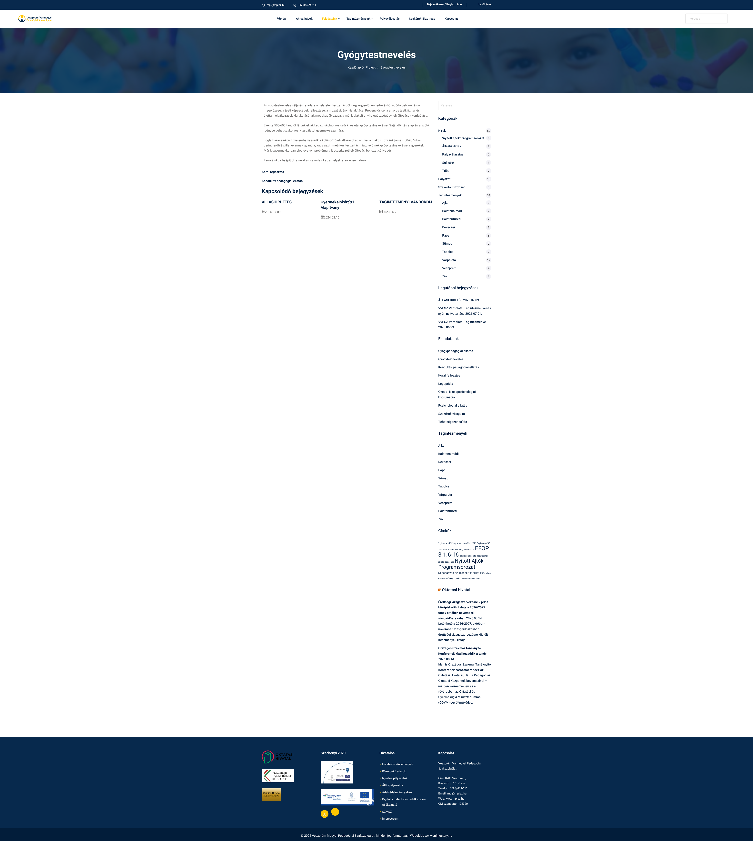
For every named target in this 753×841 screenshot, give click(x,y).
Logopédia (445, 383)
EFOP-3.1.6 (469, 549)
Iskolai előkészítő (467, 555)
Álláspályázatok (392, 785)
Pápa (445, 235)
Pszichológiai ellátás (452, 405)
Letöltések (484, 4)
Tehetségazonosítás (452, 422)
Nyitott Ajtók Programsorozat (460, 564)
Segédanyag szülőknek (452, 573)
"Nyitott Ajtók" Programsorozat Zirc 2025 (457, 543)
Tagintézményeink (358, 18)
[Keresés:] (464, 105)
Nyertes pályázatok (394, 778)
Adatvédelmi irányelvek (397, 792)
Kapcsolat (451, 18)
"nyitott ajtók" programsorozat (463, 138)
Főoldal (281, 18)
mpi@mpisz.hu (276, 5)
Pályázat (444, 179)
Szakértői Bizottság (422, 18)
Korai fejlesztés (449, 375)
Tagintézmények (450, 195)
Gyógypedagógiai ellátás (455, 351)
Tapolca (447, 252)
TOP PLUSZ (473, 573)
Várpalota (449, 260)
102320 (463, 804)
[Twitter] (324, 814)
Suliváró (448, 162)
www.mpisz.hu (455, 798)
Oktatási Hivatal (456, 590)
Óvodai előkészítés (471, 578)
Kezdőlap (354, 67)
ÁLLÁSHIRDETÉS (277, 202)
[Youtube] (335, 812)
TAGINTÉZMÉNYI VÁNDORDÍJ (405, 202)
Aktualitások (304, 18)
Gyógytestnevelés (450, 359)
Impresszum (390, 819)
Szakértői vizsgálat (451, 413)
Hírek (442, 130)
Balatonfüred (451, 219)
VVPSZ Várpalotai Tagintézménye (462, 322)
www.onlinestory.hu (438, 835)
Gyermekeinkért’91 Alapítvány (337, 204)
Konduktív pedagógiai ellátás (458, 367)
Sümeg (447, 243)
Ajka (445, 202)
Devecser (448, 227)
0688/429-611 (307, 5)
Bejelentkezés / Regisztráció (444, 4)
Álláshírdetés (451, 146)
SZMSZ (387, 812)
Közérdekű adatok (394, 771)
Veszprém (449, 268)
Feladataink (329, 18)
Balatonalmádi (452, 211)
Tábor (446, 170)
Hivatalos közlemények (397, 764)
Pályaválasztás (390, 18)
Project (371, 67)
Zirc (445, 276)
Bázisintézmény (455, 549)
